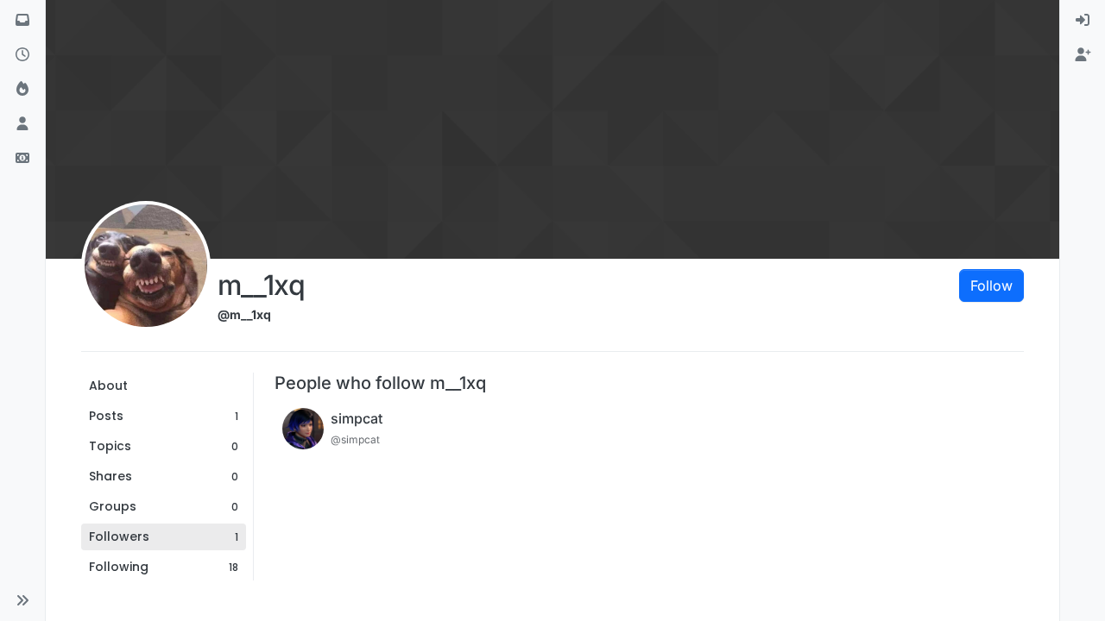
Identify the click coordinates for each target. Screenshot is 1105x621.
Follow (991, 285)
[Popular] (22, 90)
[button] (22, 600)
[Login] (1082, 20)
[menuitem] (1082, 20)
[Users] (22, 124)
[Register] (1082, 55)
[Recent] (22, 55)
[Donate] (22, 158)
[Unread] (22, 20)
